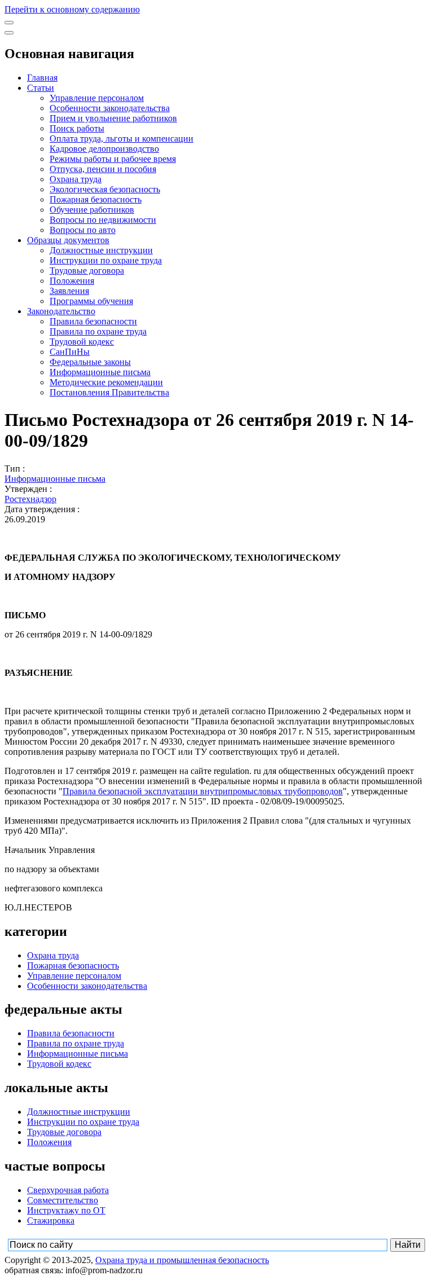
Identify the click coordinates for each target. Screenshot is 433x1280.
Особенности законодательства (110, 108)
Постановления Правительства (109, 392)
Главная (42, 77)
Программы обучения (91, 301)
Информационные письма (100, 372)
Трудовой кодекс (82, 341)
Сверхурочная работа (68, 1190)
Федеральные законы (90, 362)
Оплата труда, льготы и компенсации (121, 138)
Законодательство (61, 311)
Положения (72, 280)
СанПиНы (70, 352)
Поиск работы (77, 128)
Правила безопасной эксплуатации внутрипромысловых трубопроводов (203, 791)
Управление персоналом (97, 98)
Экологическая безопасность (105, 189)
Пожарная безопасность (96, 199)
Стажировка (50, 1220)
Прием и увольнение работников (113, 118)
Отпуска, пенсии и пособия (103, 169)
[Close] (9, 32)
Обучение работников (92, 209)
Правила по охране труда (98, 331)
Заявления (69, 291)
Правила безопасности (93, 321)
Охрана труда (75, 179)
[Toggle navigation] (9, 22)
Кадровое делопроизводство (104, 148)
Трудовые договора (87, 270)
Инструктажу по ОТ (66, 1210)
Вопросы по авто (83, 230)
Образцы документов (68, 240)
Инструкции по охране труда (106, 260)
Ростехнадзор (30, 499)
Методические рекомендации (106, 382)
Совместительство (62, 1200)
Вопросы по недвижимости (103, 220)
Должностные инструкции (101, 250)
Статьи (40, 88)
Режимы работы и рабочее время (113, 159)
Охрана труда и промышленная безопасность (182, 1260)
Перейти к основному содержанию (72, 9)
